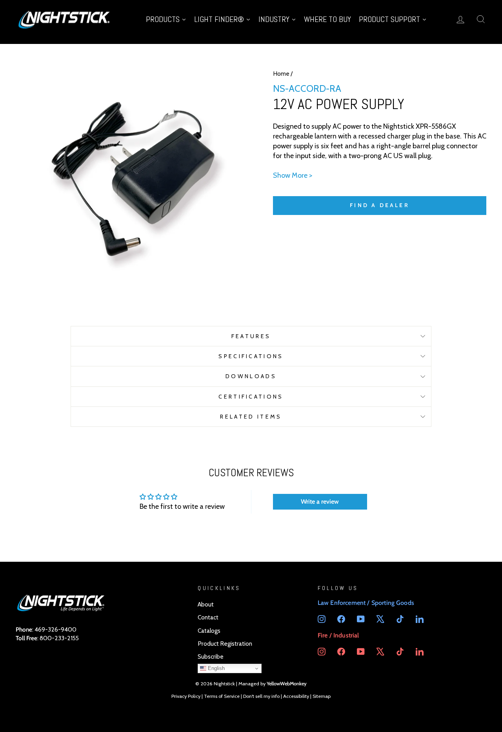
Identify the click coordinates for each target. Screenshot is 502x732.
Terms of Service (222, 696)
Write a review (320, 501)
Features (251, 336)
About (206, 604)
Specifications (250, 356)
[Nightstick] (65, 19)
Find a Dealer (379, 205)
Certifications (250, 396)
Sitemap (322, 696)
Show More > (292, 175)
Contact (208, 617)
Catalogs (209, 630)
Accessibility (296, 696)
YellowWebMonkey (287, 683)
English (215, 668)
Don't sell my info (261, 696)
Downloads (251, 376)
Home (281, 73)
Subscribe (211, 656)
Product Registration (225, 643)
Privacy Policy (185, 696)
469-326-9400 (55, 629)
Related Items (251, 416)
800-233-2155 (59, 638)
